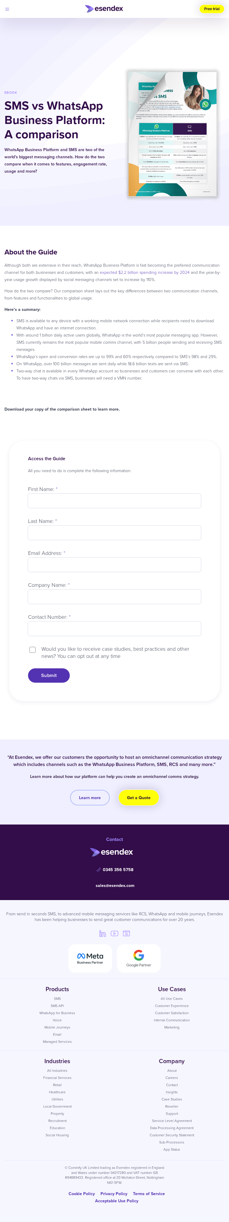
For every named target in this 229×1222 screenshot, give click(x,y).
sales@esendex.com (115, 885)
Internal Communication (172, 1020)
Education (57, 1127)
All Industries (57, 1070)
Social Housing (57, 1134)
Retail (57, 1084)
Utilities (57, 1099)
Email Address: (46, 552)
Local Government (57, 1106)
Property (57, 1113)
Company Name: (49, 584)
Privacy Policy (113, 1194)
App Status (171, 1149)
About (172, 1070)
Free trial (211, 9)
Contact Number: (49, 616)
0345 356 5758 (118, 870)
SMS (57, 998)
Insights (172, 1091)
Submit (49, 675)
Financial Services (57, 1077)
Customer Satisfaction (171, 1012)
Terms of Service (149, 1194)
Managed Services (57, 1041)
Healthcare (57, 1091)
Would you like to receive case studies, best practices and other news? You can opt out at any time (115, 652)
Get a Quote (139, 798)
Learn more (90, 798)
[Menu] (7, 9)
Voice (57, 1020)
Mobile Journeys (57, 1027)
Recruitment (57, 1120)
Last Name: (42, 520)
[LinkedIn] (102, 933)
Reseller (171, 1106)
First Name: (43, 488)
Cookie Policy (82, 1194)
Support (172, 1113)
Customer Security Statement (172, 1134)
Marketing (172, 1027)
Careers (171, 1077)
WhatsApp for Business (57, 1012)
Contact (172, 1084)
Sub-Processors (171, 1142)
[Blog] (126, 933)
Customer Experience (172, 1005)
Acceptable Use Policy (116, 1201)
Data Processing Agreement (172, 1127)
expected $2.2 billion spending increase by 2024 (145, 272)
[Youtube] (114, 933)
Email (57, 1034)
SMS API (57, 1005)
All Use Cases (172, 998)
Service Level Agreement (172, 1120)
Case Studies (172, 1099)
